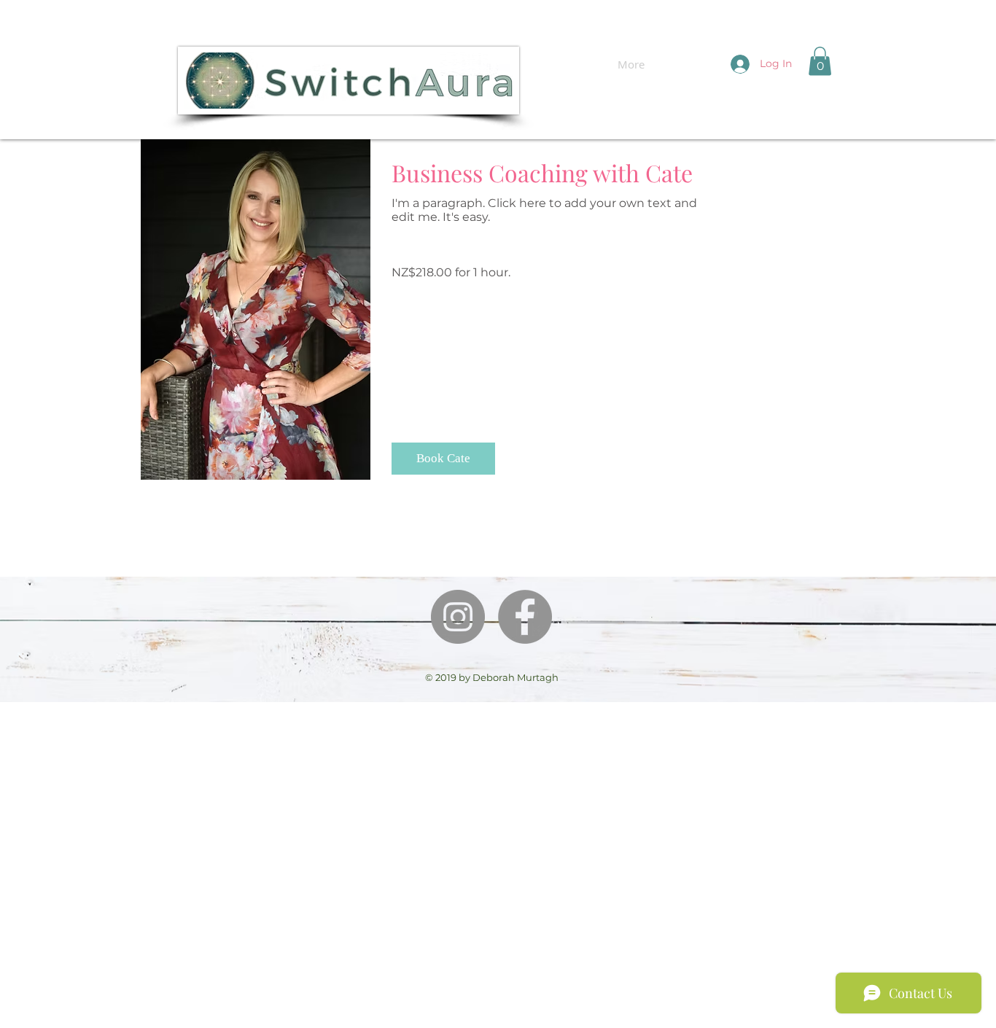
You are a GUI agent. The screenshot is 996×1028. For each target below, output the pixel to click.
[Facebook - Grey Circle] (525, 617)
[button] (820, 61)
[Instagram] (458, 617)
